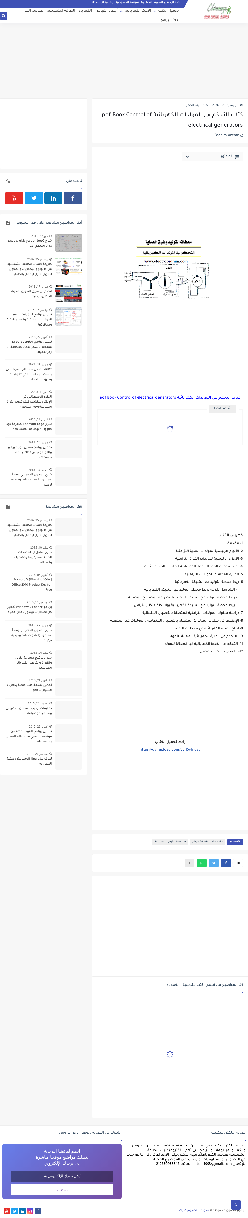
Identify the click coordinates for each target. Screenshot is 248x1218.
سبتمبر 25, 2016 (37, 259)
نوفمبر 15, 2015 (38, 310)
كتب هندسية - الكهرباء (199, 105)
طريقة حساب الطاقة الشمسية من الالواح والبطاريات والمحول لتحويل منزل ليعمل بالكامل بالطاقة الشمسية (29, 270)
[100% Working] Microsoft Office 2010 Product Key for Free (32, 585)
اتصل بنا (146, 2)
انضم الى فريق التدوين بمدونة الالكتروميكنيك (31, 294)
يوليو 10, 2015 (39, 547)
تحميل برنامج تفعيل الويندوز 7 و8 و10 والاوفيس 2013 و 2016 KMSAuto (29, 452)
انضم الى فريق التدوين (167, 2)
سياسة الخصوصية (127, 2)
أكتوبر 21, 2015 (38, 680)
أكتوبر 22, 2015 (38, 337)
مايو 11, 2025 (39, 392)
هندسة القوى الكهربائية (170, 842)
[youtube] (14, 198)
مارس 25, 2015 (38, 470)
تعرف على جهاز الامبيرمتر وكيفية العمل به (29, 761)
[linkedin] (53, 198)
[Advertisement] (124, 61)
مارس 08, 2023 (38, 364)
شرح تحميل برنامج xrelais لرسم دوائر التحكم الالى (30, 243)
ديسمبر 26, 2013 (37, 754)
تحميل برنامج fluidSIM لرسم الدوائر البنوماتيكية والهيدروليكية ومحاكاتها (29, 320)
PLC (176, 20)
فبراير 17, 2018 (38, 286)
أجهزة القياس (106, 11)
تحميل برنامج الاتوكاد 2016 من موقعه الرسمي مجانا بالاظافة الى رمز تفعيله (29, 347)
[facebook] (73, 198)
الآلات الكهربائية (138, 11)
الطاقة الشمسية (61, 11)
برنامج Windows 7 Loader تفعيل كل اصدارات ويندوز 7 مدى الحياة (29, 610)
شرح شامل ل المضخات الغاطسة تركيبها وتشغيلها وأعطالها (32, 558)
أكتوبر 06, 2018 (38, 575)
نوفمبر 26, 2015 (38, 703)
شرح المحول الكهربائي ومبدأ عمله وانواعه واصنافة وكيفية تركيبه (31, 480)
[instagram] (30, 1211)
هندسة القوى (32, 11)
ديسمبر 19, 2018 (37, 602)
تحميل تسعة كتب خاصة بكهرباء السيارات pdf (29, 688)
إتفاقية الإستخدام (102, 2)
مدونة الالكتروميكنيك (194, 1210)
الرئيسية (233, 105)
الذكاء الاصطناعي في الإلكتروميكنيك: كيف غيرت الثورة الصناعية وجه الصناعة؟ (29, 402)
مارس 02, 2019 (38, 442)
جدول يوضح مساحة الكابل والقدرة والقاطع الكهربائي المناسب (33, 663)
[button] (226, 863)
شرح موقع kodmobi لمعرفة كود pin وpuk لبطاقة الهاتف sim (29, 427)
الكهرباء (85, 11)
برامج (164, 20)
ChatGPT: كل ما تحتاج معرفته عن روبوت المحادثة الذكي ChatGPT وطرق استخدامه (29, 375)
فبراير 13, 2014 (38, 419)
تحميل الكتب (168, 11)
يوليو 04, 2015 (39, 653)
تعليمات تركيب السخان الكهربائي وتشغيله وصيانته (29, 711)
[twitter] (34, 198)
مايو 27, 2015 (39, 236)
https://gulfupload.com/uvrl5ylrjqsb (170, 750)
